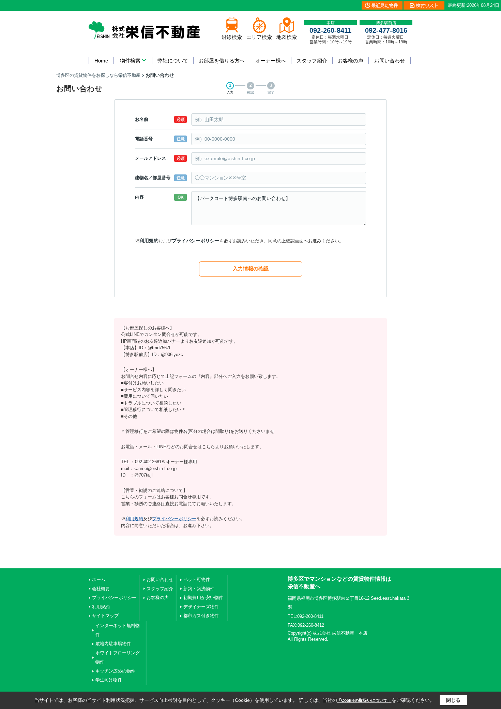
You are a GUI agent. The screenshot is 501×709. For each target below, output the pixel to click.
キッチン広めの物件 (115, 670)
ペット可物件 (196, 579)
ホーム (98, 579)
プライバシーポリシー (195, 240)
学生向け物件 (108, 679)
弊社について (172, 60)
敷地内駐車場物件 (113, 643)
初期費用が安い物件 (203, 597)
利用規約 (148, 240)
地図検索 (286, 37)
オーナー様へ (270, 60)
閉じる (453, 700)
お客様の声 (350, 60)
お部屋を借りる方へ (222, 60)
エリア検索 (259, 37)
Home (101, 60)
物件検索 (130, 60)
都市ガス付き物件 (201, 615)
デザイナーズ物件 (201, 606)
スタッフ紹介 (312, 60)
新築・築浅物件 (198, 588)
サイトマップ (105, 615)
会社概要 (101, 588)
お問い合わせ (389, 60)
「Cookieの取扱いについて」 (364, 700)
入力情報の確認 (251, 268)
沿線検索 (232, 37)
